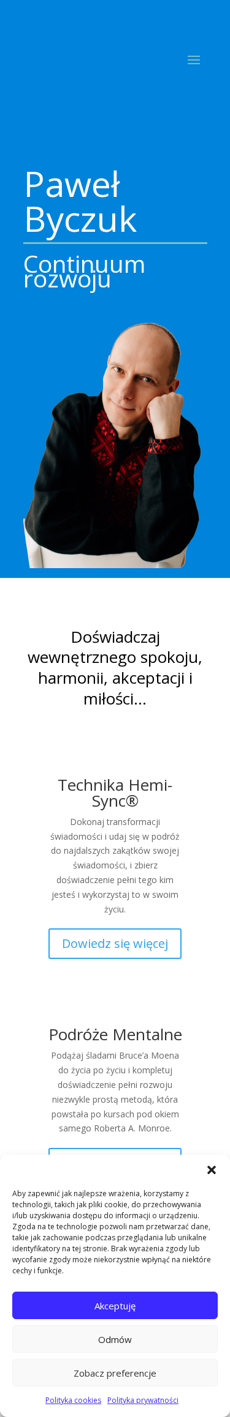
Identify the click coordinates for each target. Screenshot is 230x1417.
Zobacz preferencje (115, 1373)
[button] (211, 1170)
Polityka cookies (73, 1400)
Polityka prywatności (142, 1400)
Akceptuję (115, 1306)
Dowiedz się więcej (115, 943)
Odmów (115, 1339)
